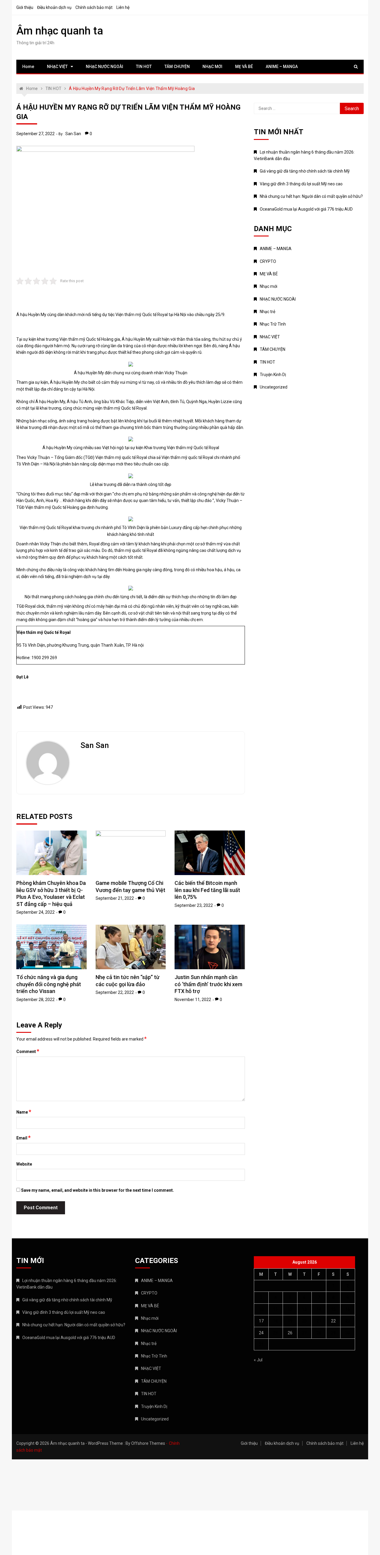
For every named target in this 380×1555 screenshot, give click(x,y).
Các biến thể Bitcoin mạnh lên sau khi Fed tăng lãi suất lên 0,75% (207, 890)
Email (23, 1138)
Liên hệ (122, 7)
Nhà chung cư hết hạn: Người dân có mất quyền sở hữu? (311, 196)
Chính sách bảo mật (94, 7)
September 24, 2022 (35, 912)
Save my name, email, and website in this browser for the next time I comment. (97, 1190)
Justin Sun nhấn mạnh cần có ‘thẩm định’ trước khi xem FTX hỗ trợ (208, 984)
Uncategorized (273, 387)
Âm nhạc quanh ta (59, 31)
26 (290, 1332)
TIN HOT (144, 66)
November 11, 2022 (193, 999)
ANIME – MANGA (282, 66)
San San (73, 133)
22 (333, 1321)
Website (24, 1164)
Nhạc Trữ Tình (273, 324)
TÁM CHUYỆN (177, 66)
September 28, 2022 (35, 999)
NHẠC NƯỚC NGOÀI (104, 66)
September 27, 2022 (35, 133)
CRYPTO (268, 261)
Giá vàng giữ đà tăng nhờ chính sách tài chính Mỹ (305, 171)
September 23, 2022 (194, 905)
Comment (27, 1051)
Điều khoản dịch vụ (54, 7)
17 (261, 1321)
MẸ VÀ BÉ (244, 66)
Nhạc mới (268, 286)
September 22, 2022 (115, 992)
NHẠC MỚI (212, 66)
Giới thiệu (24, 7)
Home (28, 66)
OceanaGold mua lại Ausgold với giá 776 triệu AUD (306, 209)
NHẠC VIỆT (57, 66)
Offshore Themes (148, 1443)
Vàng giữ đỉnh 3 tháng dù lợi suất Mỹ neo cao (301, 183)
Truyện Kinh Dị (273, 374)
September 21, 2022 (115, 898)
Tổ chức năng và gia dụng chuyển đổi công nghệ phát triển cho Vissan (48, 984)
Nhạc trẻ (267, 311)
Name (23, 1112)
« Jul (258, 1359)
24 (261, 1332)
